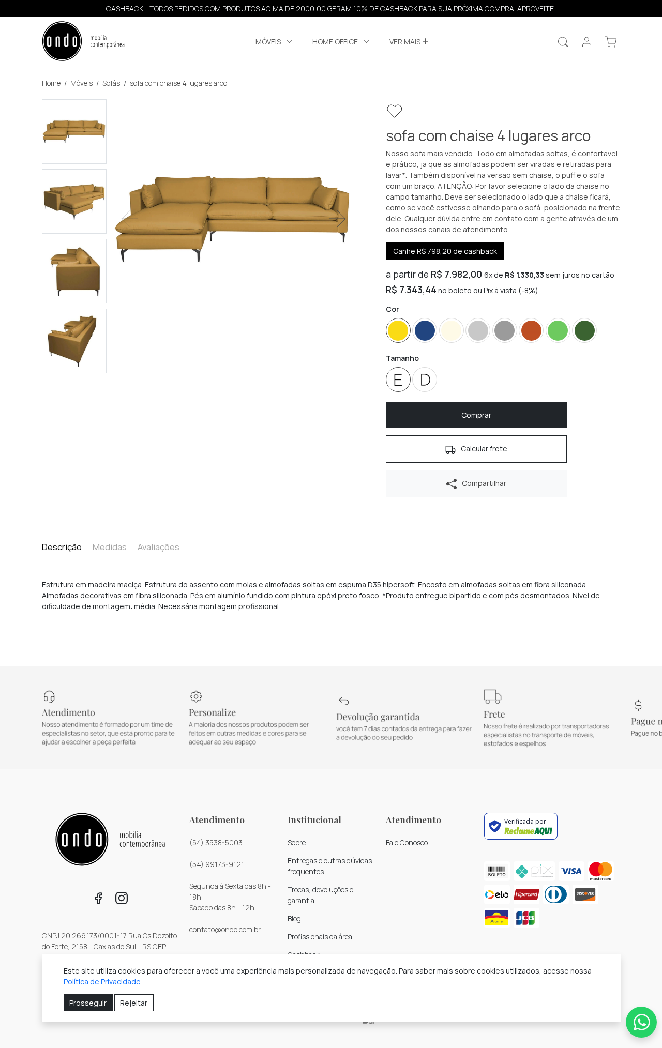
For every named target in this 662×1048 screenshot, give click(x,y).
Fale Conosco (407, 842)
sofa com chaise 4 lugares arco (178, 83)
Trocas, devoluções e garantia (320, 895)
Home (51, 83)
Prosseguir (88, 1003)
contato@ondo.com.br (225, 929)
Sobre (297, 842)
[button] (275, 42)
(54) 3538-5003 (216, 842)
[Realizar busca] (563, 42)
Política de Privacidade (102, 981)
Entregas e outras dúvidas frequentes (330, 866)
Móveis (81, 83)
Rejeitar (133, 1003)
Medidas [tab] (110, 547)
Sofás (111, 83)
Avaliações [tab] (158, 547)
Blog (294, 918)
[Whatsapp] (641, 1022)
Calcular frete (483, 448)
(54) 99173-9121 (216, 864)
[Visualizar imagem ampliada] (233, 219)
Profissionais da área (320, 936)
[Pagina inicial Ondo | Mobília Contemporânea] (83, 42)
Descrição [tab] (62, 547)
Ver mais (405, 42)
